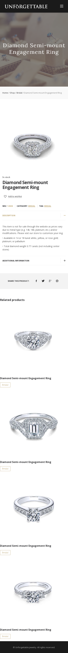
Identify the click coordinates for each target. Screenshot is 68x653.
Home (5, 92)
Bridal (19, 92)
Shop (12, 92)
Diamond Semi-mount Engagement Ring (25, 378)
